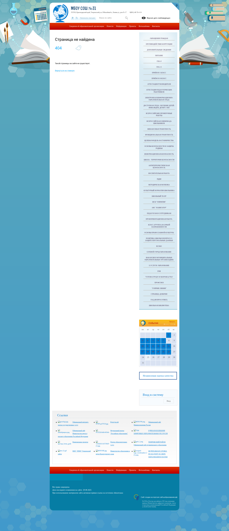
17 (143, 352)
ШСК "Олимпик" (159, 202)
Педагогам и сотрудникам (159, 213)
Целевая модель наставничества (159, 140)
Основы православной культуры (159, 233)
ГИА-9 (159, 61)
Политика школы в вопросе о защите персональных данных (159, 239)
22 (168, 352)
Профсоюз (159, 283)
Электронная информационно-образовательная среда (159, 99)
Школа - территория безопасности (159, 160)
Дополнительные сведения (159, 50)
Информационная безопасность (159, 154)
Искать (126, 18)
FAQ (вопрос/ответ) (159, 300)
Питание (159, 56)
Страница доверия (159, 294)
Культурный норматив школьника (159, 190)
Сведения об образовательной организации (86, 26)
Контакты (156, 26)
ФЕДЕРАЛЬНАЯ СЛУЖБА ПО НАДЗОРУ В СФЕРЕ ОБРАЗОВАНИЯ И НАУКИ (158, 454)
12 (153, 346)
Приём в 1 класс (159, 73)
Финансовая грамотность (159, 129)
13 (158, 346)
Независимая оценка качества (158, 375)
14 (163, 346)
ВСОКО (159, 246)
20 (158, 352)
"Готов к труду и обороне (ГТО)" (159, 277)
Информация (121, 26)
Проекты (132, 26)
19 (153, 352)
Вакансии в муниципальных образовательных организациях (159, 259)
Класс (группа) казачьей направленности (159, 226)
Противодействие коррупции (159, 44)
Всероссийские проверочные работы (159, 114)
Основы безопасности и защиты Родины (159, 147)
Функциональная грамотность (159, 135)
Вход (169, 401)
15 (168, 346)
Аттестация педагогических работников (159, 91)
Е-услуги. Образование (159, 265)
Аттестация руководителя (159, 84)
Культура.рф (114, 422)
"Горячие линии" (159, 288)
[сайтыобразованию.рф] (175, 7)
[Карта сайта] (77, 18)
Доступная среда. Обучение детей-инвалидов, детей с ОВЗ (159, 107)
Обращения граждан (159, 38)
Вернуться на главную (64, 71)
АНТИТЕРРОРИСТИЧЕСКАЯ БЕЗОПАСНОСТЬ (159, 167)
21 (163, 352)
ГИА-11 (159, 67)
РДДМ (159, 179)
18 (148, 352)
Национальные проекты (80, 442)
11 (148, 346)
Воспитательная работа (159, 173)
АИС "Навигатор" (159, 208)
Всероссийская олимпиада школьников (159, 122)
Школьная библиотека (159, 305)
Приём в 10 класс (159, 78)
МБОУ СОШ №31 (83, 8)
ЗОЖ (159, 271)
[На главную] (72, 18)
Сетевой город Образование (159, 252)
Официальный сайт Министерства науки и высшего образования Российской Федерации (73, 433)
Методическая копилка (159, 185)
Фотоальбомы (144, 26)
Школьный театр (159, 196)
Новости (110, 26)
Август (172, 322)
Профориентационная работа (159, 219)
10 (143, 346)
